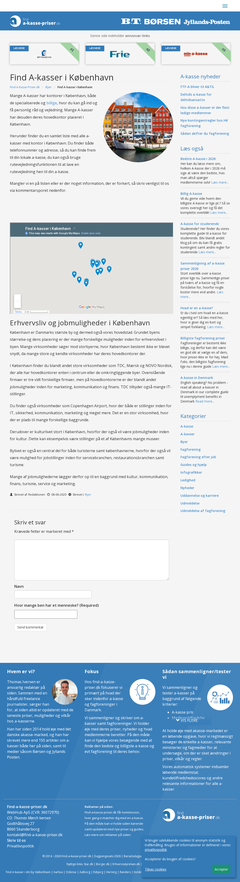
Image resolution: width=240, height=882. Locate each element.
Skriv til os (16, 840)
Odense (71, 872)
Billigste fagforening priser (202, 338)
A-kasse (186, 426)
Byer (48, 87)
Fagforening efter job (198, 457)
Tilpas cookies (155, 869)
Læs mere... (220, 182)
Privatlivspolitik (20, 846)
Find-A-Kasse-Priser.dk (25, 87)
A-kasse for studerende (199, 223)
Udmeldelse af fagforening (202, 510)
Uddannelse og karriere (199, 495)
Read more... (204, 401)
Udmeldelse (189, 503)
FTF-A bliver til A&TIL (197, 86)
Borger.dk (102, 864)
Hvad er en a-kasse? (196, 308)
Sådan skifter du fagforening (204, 133)
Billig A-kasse (191, 193)
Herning (111, 872)
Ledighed (187, 480)
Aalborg (84, 872)
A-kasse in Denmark (196, 377)
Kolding (139, 872)
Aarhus (58, 872)
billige (51, 102)
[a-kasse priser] (35, 20)
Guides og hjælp (193, 464)
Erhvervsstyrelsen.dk (126, 864)
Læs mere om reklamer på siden (108, 835)
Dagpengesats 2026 (107, 856)
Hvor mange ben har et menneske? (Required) (56, 605)
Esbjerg (98, 872)
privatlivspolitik (156, 849)
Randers (125, 872)
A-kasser (187, 434)
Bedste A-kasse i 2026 (198, 158)
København (42, 872)
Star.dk (88, 864)
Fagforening (190, 449)
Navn (19, 586)
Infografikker (191, 472)
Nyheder (187, 488)
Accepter (221, 869)
